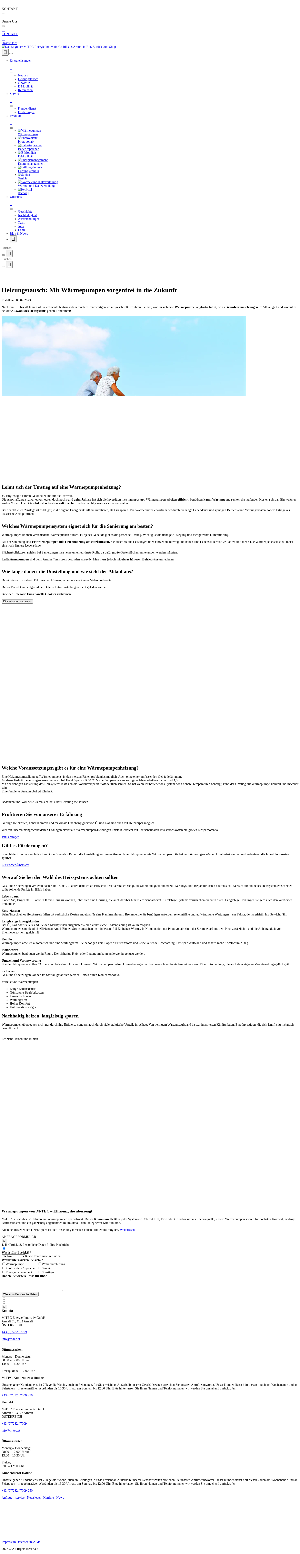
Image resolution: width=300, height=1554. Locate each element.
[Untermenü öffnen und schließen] (11, 72)
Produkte (15, 119)
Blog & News (19, 233)
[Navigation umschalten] (11, 53)
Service (14, 97)
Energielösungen (20, 64)
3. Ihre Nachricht (58, 1244)
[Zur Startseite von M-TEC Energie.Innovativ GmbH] (47, 46)
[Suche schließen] (3, 255)
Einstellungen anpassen (17, 601)
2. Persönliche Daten (32, 1244)
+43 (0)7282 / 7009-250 (17, 1395)
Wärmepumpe (15, 1264)
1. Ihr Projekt (10, 1244)
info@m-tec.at (11, 1339)
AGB (36, 1542)
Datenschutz (24, 1542)
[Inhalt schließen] (3, 13)
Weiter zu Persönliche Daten (20, 1294)
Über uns (16, 200)
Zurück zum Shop (104, 46)
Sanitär (46, 1268)
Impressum (9, 1542)
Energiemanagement (19, 1272)
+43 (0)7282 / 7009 (14, 1332)
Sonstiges (48, 1272)
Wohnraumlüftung (53, 1264)
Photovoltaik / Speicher (21, 1268)
